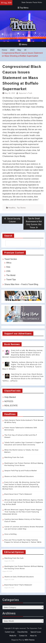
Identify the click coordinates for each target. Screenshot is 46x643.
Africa (8, 263)
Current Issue (9, 632)
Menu (24, 44)
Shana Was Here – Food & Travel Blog (21, 284)
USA (8, 271)
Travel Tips (11, 279)
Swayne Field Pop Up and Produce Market (20, 471)
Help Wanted (10, 397)
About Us (33, 636)
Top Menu (24, 8)
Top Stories (21, 208)
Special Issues (36, 632)
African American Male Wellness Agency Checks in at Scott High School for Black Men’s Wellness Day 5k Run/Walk (22, 502)
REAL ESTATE (11, 406)
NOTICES (8, 401)
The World (10, 275)
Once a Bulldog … (11, 534)
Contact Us (23, 636)
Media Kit (12, 636)
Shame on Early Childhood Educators (19, 476)
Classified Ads (22, 632)
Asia (8, 267)
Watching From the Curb (13, 457)
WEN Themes (30, 640)
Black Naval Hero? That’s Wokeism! (18, 494)
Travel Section (10, 259)
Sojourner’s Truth (25, 93)
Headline (11, 208)
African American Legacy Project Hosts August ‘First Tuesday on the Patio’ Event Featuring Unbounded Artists (22, 512)
